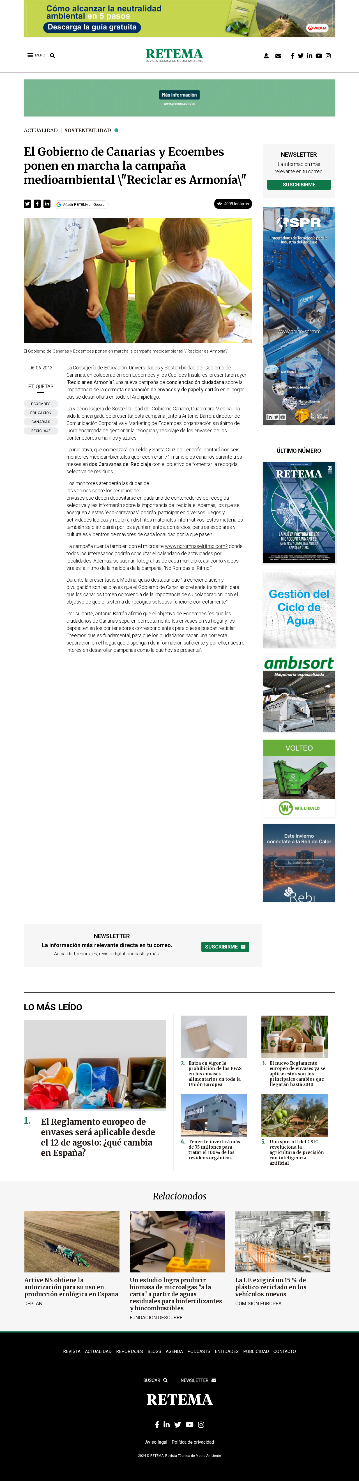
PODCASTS (198, 1351)
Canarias (40, 422)
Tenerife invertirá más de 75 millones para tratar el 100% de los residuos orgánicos (214, 1149)
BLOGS (154, 1351)
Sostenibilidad (88, 130)
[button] (27, 204)
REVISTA (71, 1351)
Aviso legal (156, 1442)
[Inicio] (177, 55)
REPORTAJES (129, 1351)
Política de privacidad (193, 1442)
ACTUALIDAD (98, 1351)
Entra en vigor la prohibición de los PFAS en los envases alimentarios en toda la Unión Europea (215, 1074)
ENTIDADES (227, 1351)
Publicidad (256, 1351)
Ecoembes (40, 404)
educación (41, 413)
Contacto (284, 1351)
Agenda (174, 1351)
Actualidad (41, 130)
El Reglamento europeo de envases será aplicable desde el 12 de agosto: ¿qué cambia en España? (98, 1137)
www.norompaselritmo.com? (196, 546)
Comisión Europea (258, 1303)
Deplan (33, 1303)
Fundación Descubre (156, 1317)
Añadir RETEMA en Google (84, 205)
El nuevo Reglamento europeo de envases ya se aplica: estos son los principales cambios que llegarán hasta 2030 (297, 1074)
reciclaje (41, 431)
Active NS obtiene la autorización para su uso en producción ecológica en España (71, 1287)
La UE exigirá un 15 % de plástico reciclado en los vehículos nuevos (271, 1287)
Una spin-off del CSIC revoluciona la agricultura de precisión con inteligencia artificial (297, 1152)
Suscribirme (299, 185)
